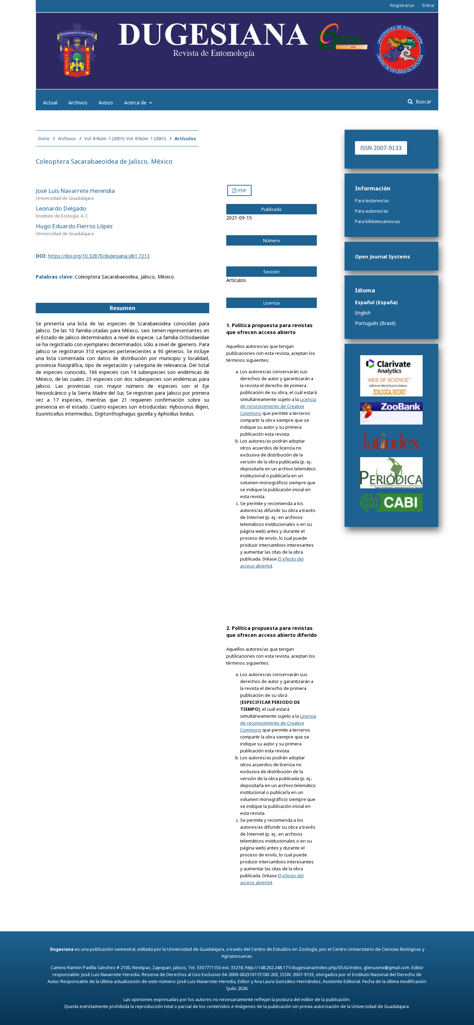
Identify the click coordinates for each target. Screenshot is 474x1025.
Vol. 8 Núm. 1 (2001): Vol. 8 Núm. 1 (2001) (125, 138)
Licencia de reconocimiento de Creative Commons (278, 406)
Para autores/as (371, 211)
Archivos (77, 102)
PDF (241, 190)
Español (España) (376, 302)
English (363, 312)
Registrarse (402, 5)
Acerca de (136, 102)
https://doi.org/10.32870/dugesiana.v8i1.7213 (99, 256)
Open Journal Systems (382, 256)
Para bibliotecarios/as (377, 221)
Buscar (422, 101)
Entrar (428, 5)
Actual (50, 102)
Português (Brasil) (375, 323)
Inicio (44, 138)
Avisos (106, 102)
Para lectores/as (372, 200)
